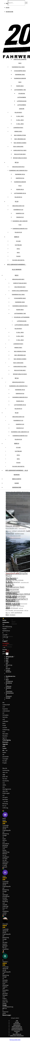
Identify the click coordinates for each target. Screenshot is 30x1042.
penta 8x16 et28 (9, 560)
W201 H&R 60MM (9, 610)
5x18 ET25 (8, 491)
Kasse (7, 7)
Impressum (17, 1031)
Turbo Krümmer (13, 592)
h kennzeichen (13, 523)
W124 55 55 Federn (15, 603)
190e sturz (22, 498)
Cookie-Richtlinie (8, 670)
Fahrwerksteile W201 (18, 67)
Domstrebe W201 (22, 512)
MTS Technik (26, 547)
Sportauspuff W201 (16, 567)
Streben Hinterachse (13, 582)
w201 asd (21, 608)
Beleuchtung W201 (20, 154)
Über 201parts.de (17, 1034)
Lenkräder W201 (18, 127)
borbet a (14, 507)
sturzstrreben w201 (25, 582)
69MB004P (18, 491)
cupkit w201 (24, 507)
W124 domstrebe (23, 603)
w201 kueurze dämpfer (19, 610)
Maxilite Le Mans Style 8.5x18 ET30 (13, 538)
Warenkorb (9, 11)
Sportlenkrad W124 (19, 569)
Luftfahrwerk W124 (20, 193)
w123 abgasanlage (16, 596)
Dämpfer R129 (20, 213)
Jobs (7, 660)
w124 (8, 603)
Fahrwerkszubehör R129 (20, 228)
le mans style (8, 531)
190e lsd (18, 498)
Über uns (7, 662)
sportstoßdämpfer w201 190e (12, 578)
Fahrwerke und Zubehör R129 (20, 432)
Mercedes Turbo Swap (15, 545)
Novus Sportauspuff (11, 553)
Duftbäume (18, 245)
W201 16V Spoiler (20, 606)
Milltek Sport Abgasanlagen (17, 1035)
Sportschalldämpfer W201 (20, 290)
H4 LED (8, 521)
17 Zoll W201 (20, 124)
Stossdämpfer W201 (20, 70)
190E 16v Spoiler (25, 491)
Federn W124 (20, 189)
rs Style (12, 562)
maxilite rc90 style (13, 542)
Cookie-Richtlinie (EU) (17, 1028)
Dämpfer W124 (20, 178)
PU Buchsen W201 (24, 560)
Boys (18, 252)
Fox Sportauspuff (23, 517)
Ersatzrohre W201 (20, 55)
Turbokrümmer (12, 589)
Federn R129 (20, 217)
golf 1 (7, 519)
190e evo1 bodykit (10, 496)
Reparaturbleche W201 (20, 158)
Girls (18, 248)
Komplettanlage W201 (20, 52)
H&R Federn (15, 519)
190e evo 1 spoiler (18, 496)
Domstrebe (9, 510)
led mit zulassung (22, 528)
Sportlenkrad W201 (11, 571)
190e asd (7, 494)
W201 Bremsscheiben (20, 142)
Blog (7, 658)
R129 (16, 201)
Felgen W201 (18, 112)
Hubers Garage (25, 523)
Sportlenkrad (9, 569)
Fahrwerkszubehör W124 (20, 397)
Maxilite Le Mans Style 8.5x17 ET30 (13, 535)
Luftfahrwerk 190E (20, 89)
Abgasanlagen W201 (18, 48)
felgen (16, 514)
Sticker (18, 241)
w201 (14, 606)
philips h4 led (16, 560)
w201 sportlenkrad (16, 612)
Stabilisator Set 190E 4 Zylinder (15, 580)
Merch (16, 237)
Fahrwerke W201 (20, 74)
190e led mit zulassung (10, 498)
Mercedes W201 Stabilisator (14, 547)
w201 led (26, 610)
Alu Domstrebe (11, 505)
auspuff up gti (22, 505)
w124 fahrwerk (9, 606)
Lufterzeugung (21, 101)
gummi (11, 519)
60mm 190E (13, 491)
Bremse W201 (18, 131)
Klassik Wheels (13, 526)
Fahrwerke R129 (18, 209)
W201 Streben (10, 615)
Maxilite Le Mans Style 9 (11, 540)
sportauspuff (18, 564)
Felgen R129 (18, 232)
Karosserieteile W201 (20, 150)
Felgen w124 (18, 197)
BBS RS (8, 507)
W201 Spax (8, 612)
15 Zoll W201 (20, 116)
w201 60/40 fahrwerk (12, 608)
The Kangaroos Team (15, 587)
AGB (17, 1020)
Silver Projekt (19, 562)
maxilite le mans (19, 533)
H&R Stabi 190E (23, 519)
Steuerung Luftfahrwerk (22, 317)
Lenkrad (14, 531)
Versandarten (17, 1023)
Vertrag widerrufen (15, 1040)
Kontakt (8, 698)
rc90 (7, 562)
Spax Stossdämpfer (10, 564)
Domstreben (18, 510)
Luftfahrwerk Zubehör (22, 325)
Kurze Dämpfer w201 (12, 528)
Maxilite (10, 533)
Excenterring (9, 514)
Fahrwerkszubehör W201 (20, 306)
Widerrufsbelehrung (17, 1026)
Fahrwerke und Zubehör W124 (18, 170)
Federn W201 (20, 86)
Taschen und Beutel (18, 260)
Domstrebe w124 (11, 512)
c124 (18, 507)
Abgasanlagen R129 (18, 206)
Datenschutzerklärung (16, 1029)
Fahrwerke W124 (20, 174)
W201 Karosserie (18, 146)
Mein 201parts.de (9, 680)
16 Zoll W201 (20, 120)
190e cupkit (14, 494)
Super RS (10, 585)
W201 (17, 43)
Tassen (18, 256)
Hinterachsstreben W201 (20, 521)
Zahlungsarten (16, 1025)
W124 (17, 162)
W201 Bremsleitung (20, 135)
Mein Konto (16, 479)
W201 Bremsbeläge (20, 139)
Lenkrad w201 (21, 531)
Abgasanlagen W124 (18, 166)
